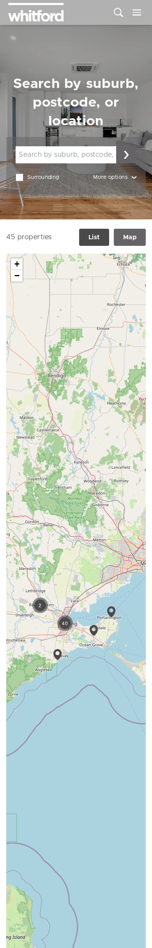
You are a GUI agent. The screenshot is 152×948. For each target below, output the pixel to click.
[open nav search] (118, 12)
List (94, 237)
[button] (111, 611)
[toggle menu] (137, 12)
